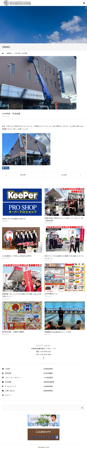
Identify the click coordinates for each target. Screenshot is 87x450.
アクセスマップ (9, 386)
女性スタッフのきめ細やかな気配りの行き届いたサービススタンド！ (64, 257)
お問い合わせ (9, 391)
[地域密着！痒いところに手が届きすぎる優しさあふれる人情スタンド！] (22, 278)
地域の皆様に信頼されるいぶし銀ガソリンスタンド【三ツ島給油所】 (64, 219)
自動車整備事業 (49, 382)
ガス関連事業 (48, 377)
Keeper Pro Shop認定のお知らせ (14, 218)
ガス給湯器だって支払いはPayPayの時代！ (17, 256)
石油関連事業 (48, 369)
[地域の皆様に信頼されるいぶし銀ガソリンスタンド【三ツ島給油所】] (65, 202)
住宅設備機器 (48, 373)
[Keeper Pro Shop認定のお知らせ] (22, 202)
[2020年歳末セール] (65, 277)
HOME (7, 369)
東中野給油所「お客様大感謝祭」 (14, 332)
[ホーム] (3, 53)
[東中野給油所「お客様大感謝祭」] (22, 316)
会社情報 (7, 382)
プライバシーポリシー (12, 377)
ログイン (8, 395)
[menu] (84, 3)
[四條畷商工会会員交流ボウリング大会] (65, 316)
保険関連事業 (48, 391)
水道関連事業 (48, 386)
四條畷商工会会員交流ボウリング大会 (58, 332)
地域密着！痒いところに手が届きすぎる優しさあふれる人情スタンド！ (21, 295)
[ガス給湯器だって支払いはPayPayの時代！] (22, 240)
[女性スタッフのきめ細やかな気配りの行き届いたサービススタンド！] (65, 240)
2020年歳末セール (51, 294)
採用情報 (7, 373)
